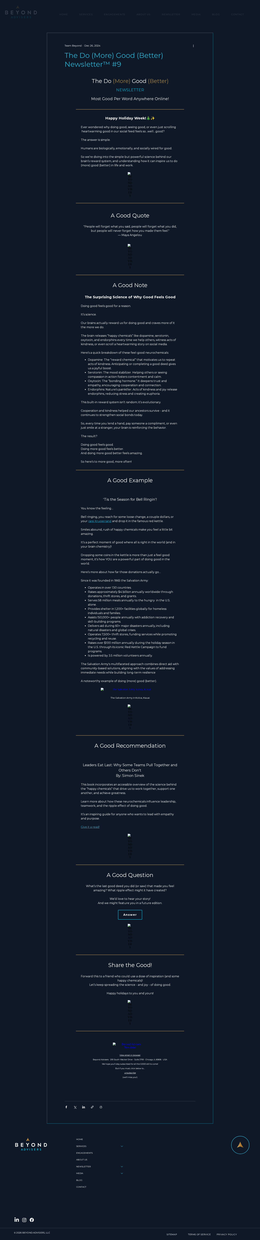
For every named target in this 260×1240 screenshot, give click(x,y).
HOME (79, 1139)
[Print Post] (101, 1107)
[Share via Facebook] (66, 1107)
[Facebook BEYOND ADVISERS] (31, 1220)
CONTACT (81, 1187)
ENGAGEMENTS (84, 1153)
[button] (86, 14)
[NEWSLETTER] (122, 1166)
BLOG (79, 1180)
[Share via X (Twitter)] (75, 1107)
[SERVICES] (122, 1146)
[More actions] (193, 46)
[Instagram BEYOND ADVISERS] (24, 1220)
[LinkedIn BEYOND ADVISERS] (16, 1220)
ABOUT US (81, 1159)
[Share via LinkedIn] (83, 1107)
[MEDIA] (122, 1173)
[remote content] (130, 577)
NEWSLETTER (83, 1166)
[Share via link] (92, 1107)
